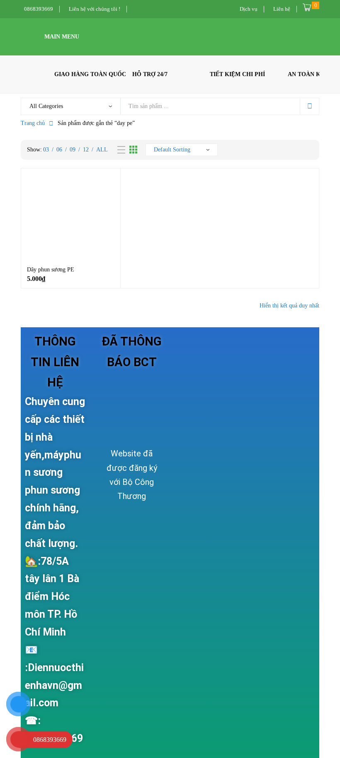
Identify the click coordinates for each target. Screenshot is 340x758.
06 (59, 149)
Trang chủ (33, 123)
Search (309, 106)
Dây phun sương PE (50, 269)
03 (46, 149)
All (102, 149)
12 (86, 149)
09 (72, 149)
